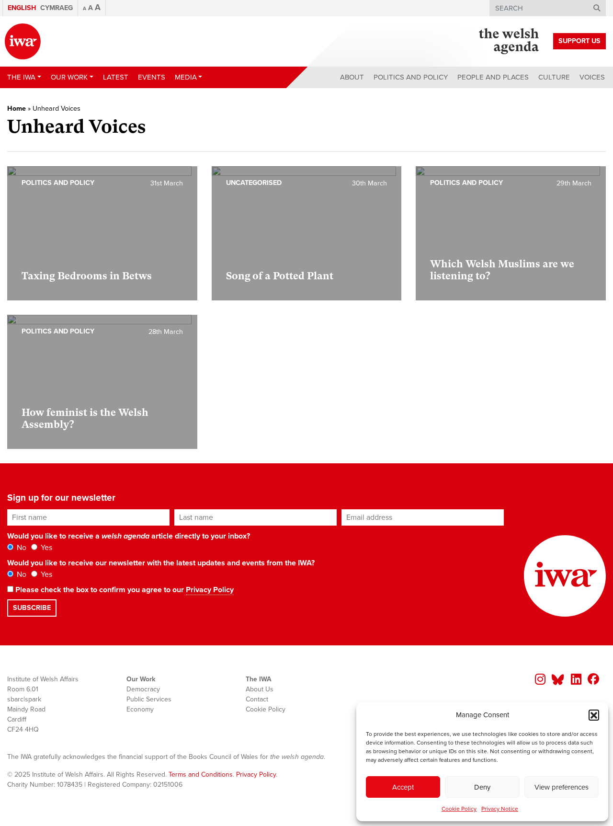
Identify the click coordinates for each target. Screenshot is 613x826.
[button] (594, 715)
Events (151, 77)
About (352, 77)
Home (16, 108)
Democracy (143, 689)
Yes (45, 547)
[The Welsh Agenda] (509, 41)
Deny (482, 787)
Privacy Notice (499, 808)
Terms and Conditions (201, 774)
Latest (115, 77)
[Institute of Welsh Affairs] (23, 41)
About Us (259, 689)
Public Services (148, 699)
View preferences (561, 787)
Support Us (579, 41)
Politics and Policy (411, 77)
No (20, 547)
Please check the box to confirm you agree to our (123, 590)
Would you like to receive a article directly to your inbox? (128, 536)
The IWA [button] (21, 77)
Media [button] (186, 77)
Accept (403, 787)
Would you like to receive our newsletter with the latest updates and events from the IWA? (161, 563)
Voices (592, 77)
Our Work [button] (69, 77)
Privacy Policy (210, 590)
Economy (140, 709)
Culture (554, 77)
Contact (257, 699)
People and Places (493, 77)
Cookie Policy (459, 808)
